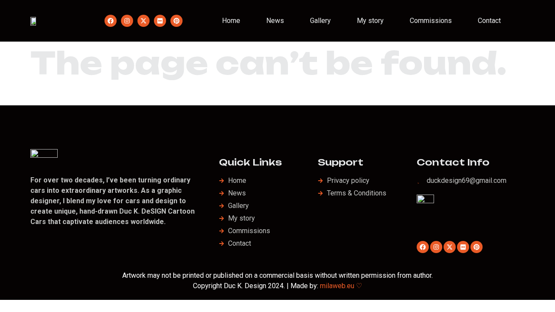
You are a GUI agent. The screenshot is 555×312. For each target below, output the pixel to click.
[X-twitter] (143, 21)
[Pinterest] (176, 21)
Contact (489, 20)
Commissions (431, 20)
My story (370, 20)
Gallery (320, 20)
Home (231, 20)
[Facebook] (110, 21)
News (275, 20)
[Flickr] (160, 21)
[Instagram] (127, 21)
